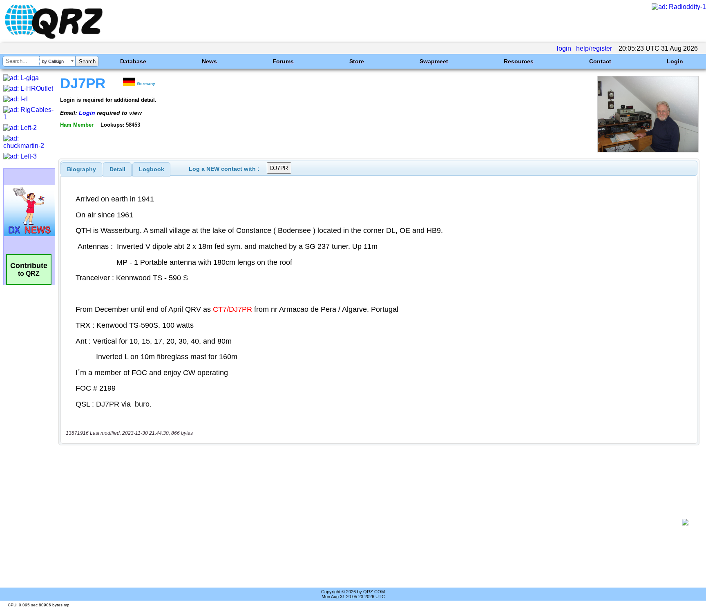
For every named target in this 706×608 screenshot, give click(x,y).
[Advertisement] (371, 522)
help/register (594, 48)
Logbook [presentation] (151, 169)
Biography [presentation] (81, 169)
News (209, 61)
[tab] (81, 169)
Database (133, 61)
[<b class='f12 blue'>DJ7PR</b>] (648, 150)
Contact (600, 61)
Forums (283, 61)
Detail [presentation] (117, 169)
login (564, 48)
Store (356, 61)
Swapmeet (434, 61)
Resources (519, 61)
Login (675, 61)
